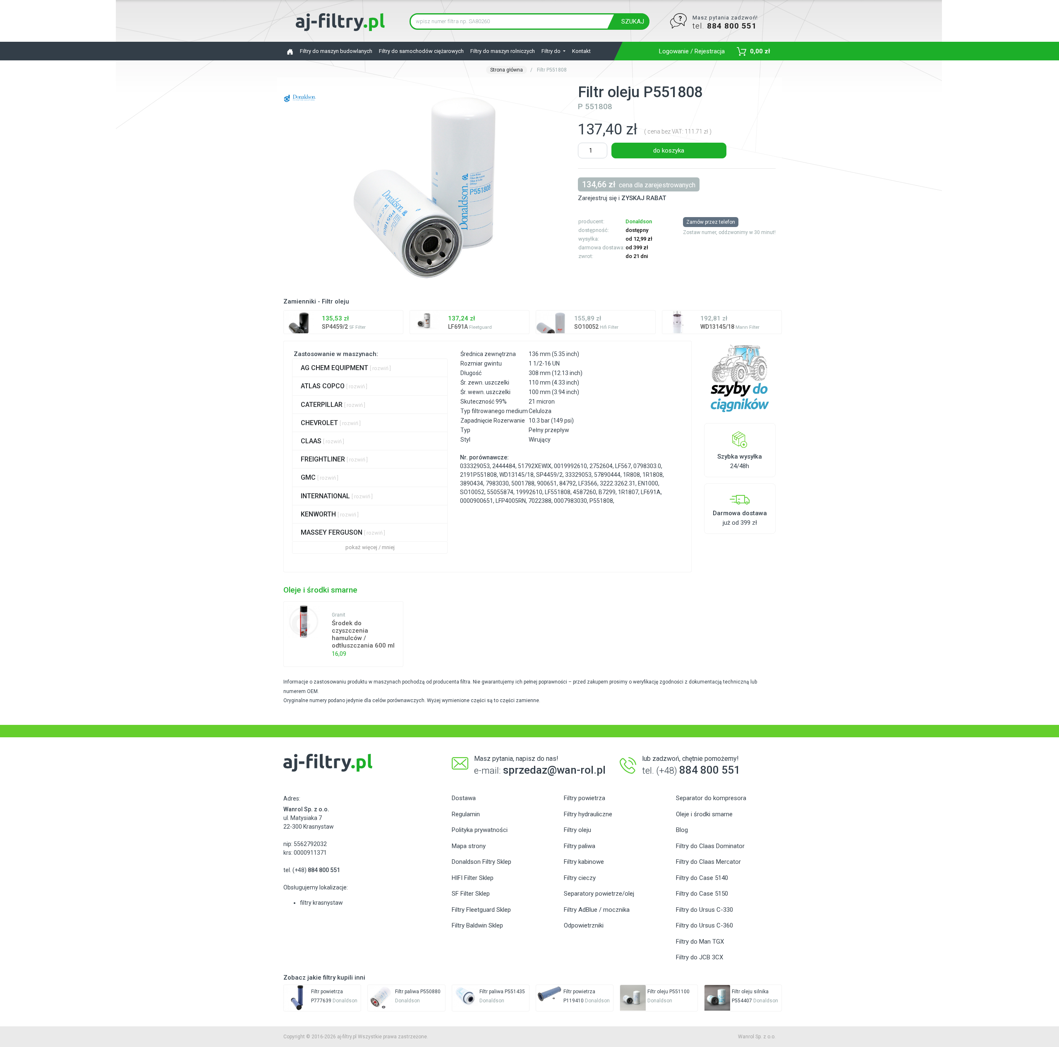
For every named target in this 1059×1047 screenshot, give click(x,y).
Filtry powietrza (584, 798)
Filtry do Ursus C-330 (704, 909)
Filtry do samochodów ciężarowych (421, 51)
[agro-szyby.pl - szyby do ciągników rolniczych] (740, 379)
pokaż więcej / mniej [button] (370, 547)
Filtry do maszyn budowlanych (336, 51)
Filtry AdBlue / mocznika (597, 909)
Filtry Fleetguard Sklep (481, 909)
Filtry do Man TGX (700, 941)
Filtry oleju (577, 830)
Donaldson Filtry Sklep (481, 861)
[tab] (369, 368)
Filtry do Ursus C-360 (704, 925)
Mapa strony (469, 846)
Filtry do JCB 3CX (699, 957)
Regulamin (466, 814)
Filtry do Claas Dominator (710, 846)
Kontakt (581, 51)
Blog (682, 830)
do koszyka (668, 150)
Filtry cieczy (580, 878)
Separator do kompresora (711, 798)
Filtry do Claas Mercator (708, 861)
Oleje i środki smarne (704, 814)
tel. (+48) (311, 870)
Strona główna (506, 70)
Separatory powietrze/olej (599, 893)
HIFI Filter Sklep (473, 878)
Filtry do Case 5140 (702, 878)
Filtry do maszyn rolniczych (502, 51)
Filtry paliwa (579, 846)
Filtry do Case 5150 (702, 893)
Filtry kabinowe (584, 861)
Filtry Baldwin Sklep (477, 925)
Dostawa (464, 798)
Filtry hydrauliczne (588, 814)
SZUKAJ (632, 21)
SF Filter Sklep (471, 893)
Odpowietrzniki (584, 925)
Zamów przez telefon (710, 222)
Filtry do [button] (551, 51)
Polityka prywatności (480, 830)
